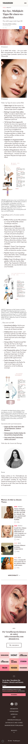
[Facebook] (20, 27)
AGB (14, 717)
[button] (3, 741)
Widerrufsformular (14, 720)
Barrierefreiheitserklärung (14, 725)
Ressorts (14, 730)
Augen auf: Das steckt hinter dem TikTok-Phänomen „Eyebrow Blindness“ (14, 428)
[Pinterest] (23, 27)
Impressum (14, 714)
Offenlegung (14, 711)
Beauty (9, 7)
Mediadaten (14, 708)
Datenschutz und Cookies (14, 722)
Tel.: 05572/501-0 (14, 645)
